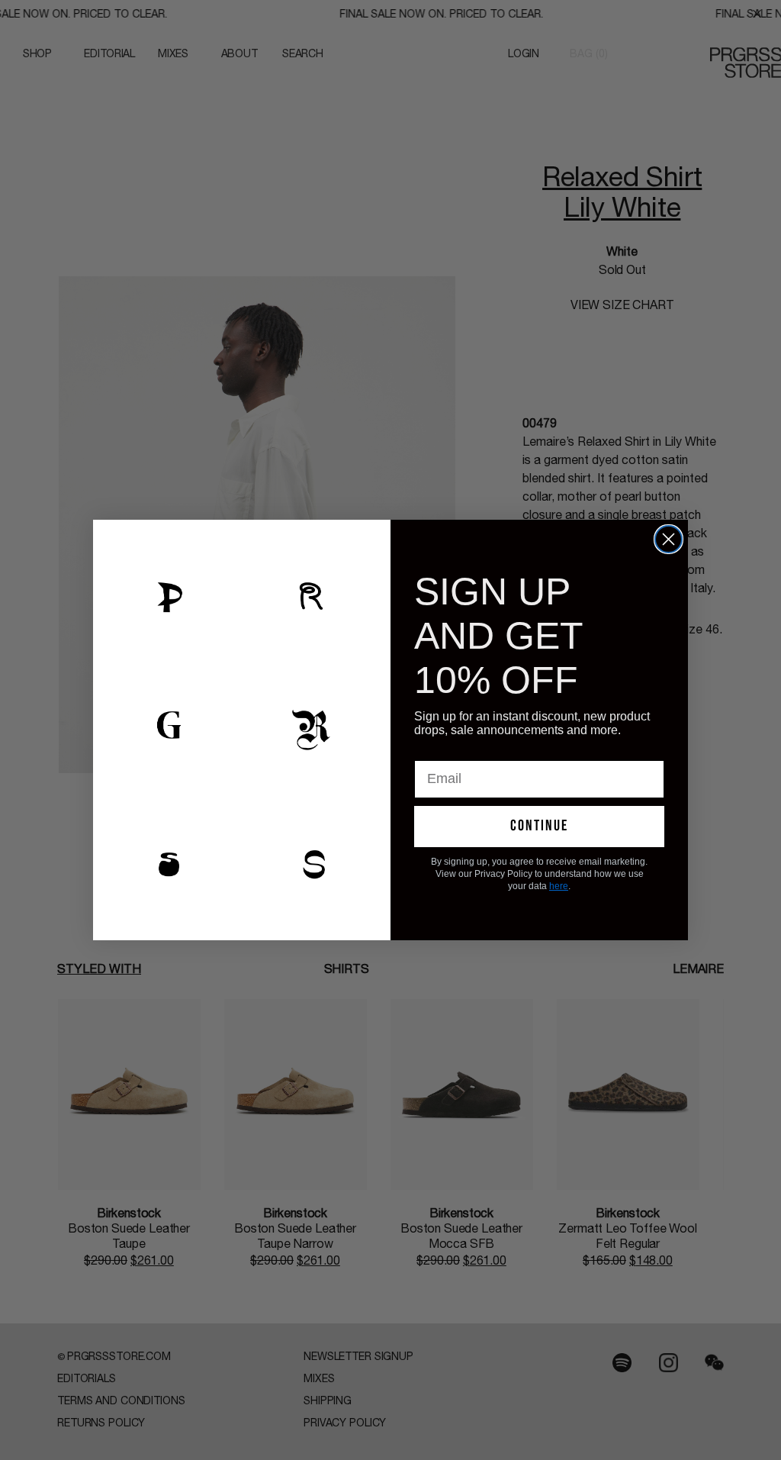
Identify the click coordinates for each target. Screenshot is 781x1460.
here (558, 886)
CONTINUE (539, 826)
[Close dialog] (668, 539)
